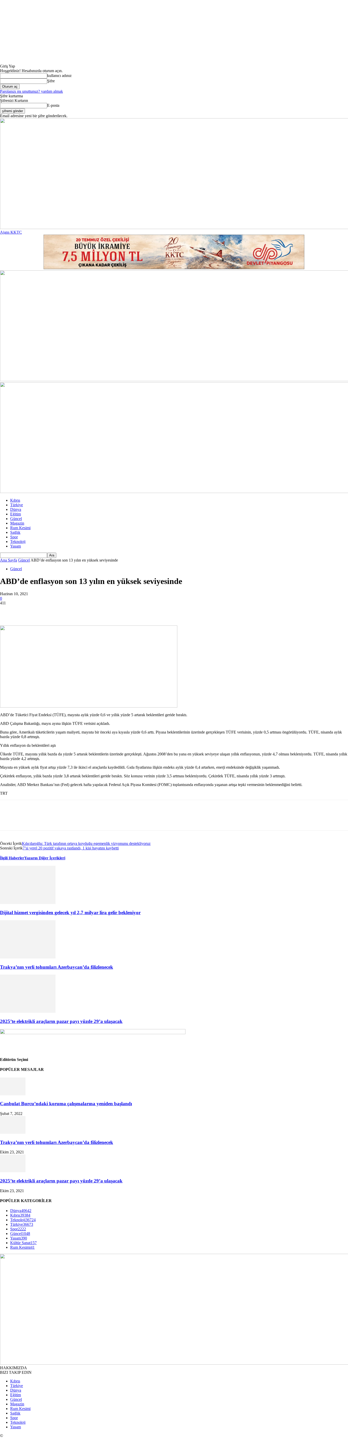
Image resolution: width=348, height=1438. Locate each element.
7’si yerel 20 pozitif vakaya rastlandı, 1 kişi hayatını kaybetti (71, 848)
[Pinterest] (45, 611)
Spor (14, 537)
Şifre (51, 81)
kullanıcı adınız (59, 75)
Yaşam (15, 546)
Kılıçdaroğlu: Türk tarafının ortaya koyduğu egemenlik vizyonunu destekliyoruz (86, 843)
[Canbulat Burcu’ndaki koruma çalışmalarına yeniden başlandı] (12, 1094)
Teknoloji (17, 541)
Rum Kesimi (20, 528)
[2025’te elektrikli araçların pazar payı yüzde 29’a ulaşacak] (28, 1011)
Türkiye (16, 505)
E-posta (53, 105)
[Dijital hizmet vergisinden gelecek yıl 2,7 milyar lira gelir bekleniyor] (28, 902)
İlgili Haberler (12, 858)
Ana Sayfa (8, 560)
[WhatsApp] (63, 611)
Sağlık (15, 532)
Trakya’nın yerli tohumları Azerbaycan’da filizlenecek (56, 967)
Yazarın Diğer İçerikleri (44, 858)
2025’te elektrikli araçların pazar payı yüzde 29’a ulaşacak (61, 1021)
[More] (82, 610)
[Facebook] (8, 611)
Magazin (17, 523)
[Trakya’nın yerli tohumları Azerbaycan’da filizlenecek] (28, 957)
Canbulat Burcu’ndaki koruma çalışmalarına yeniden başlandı (66, 1103)
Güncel (16, 518)
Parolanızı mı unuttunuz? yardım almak (31, 91)
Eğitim (15, 514)
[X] (26, 611)
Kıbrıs (15, 500)
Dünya (15, 509)
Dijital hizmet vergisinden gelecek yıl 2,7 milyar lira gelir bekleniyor (70, 912)
